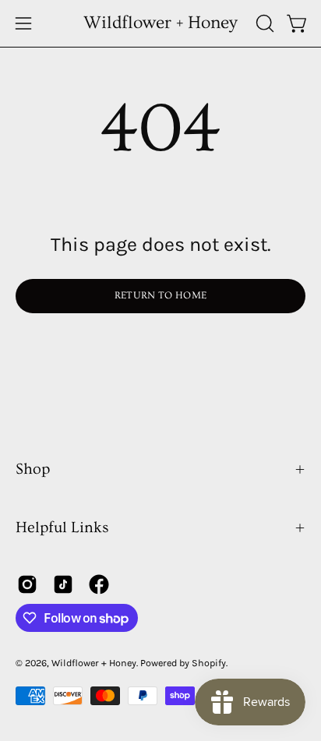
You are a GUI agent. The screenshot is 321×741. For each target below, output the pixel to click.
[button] (263, 23)
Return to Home (160, 295)
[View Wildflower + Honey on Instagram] (27, 584)
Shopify (209, 663)
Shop (33, 469)
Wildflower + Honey (160, 23)
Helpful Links (62, 527)
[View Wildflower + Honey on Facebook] (99, 584)
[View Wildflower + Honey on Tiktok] (63, 584)
